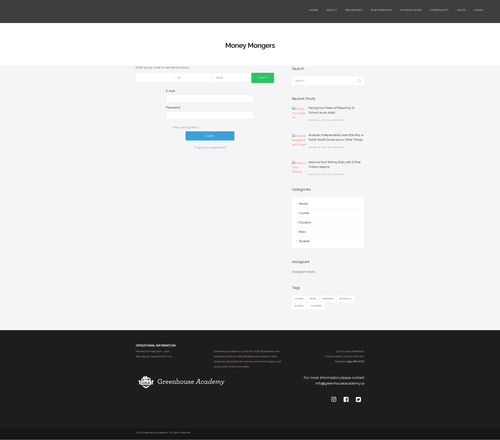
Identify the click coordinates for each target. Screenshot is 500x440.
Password (173, 107)
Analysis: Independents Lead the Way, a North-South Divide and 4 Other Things (336, 137)
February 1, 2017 (317, 120)
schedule (345, 299)
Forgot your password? (210, 147)
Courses (304, 213)
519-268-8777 (355, 361)
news (313, 299)
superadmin (336, 120)
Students (304, 241)
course (299, 299)
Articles (303, 203)
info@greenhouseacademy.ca (339, 383)
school (299, 306)
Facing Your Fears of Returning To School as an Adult (332, 110)
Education (305, 222)
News (302, 231)
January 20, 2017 (318, 174)
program (327, 299)
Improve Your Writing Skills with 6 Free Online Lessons (335, 164)
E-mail (170, 91)
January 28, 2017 (318, 147)
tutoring (316, 306)
